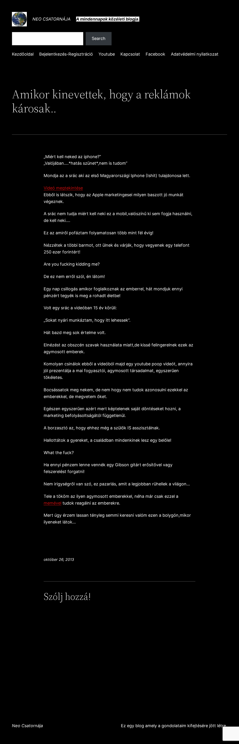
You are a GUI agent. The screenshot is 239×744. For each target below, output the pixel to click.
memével (52, 503)
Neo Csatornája (51, 19)
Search (98, 38)
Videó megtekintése (63, 187)
